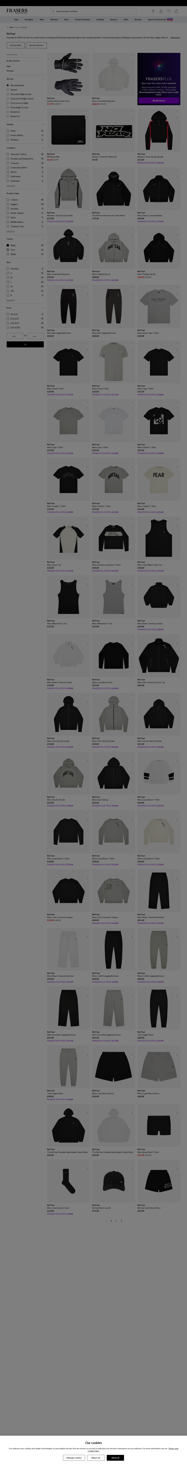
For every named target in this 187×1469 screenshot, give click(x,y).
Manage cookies (74, 1458)
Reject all (95, 1458)
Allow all (115, 1458)
